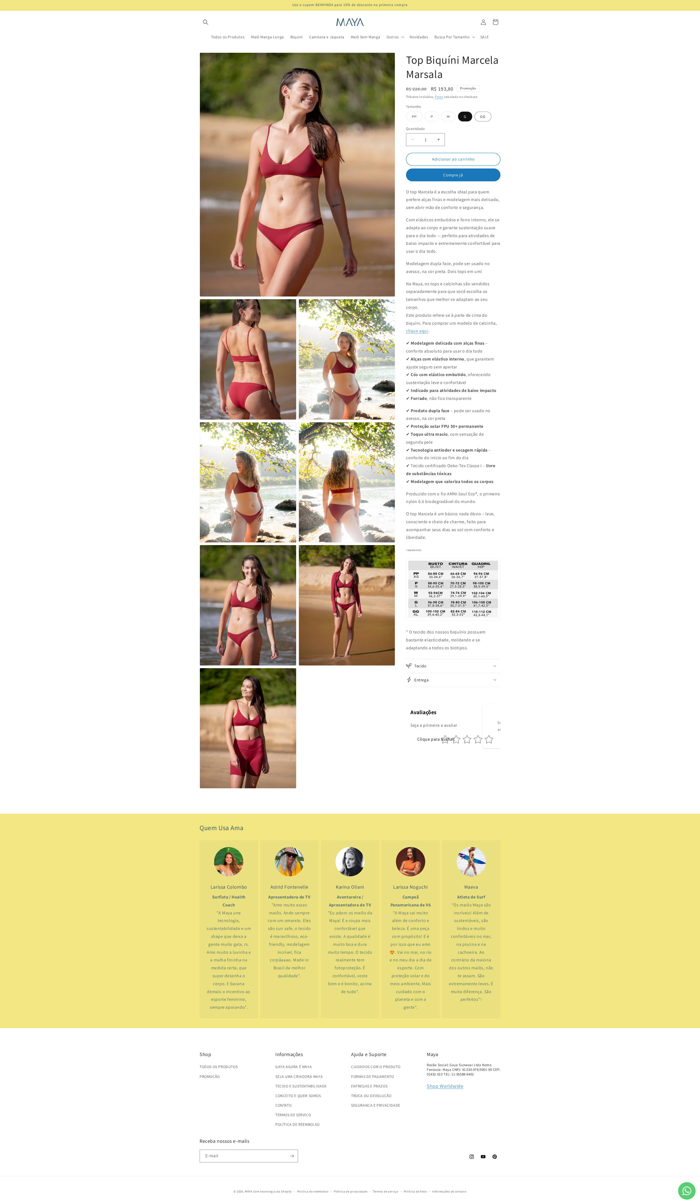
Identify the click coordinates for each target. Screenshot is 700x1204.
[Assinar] (292, 1156)
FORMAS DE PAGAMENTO (372, 1076)
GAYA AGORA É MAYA (293, 1066)
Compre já (453, 174)
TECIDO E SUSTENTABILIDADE (301, 1086)
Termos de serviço (385, 1191)
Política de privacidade (350, 1191)
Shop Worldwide (445, 1086)
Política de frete (415, 1191)
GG (483, 116)
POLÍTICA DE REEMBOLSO (297, 1124)
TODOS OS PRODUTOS (219, 1066)
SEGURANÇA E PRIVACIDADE (375, 1105)
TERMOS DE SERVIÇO (293, 1114)
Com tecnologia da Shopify (272, 1191)
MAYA (248, 1191)
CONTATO (283, 1105)
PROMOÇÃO (210, 1076)
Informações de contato (449, 1191)
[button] (206, 22)
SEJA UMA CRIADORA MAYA (299, 1076)
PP (417, 117)
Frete (439, 97)
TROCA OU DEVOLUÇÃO (371, 1095)
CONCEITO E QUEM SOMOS (298, 1095)
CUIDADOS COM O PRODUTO (375, 1066)
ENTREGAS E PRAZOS (369, 1086)
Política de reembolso (313, 1191)
